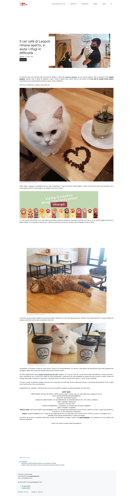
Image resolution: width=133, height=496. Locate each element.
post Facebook (84, 417)
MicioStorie (73, 4)
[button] (111, 4)
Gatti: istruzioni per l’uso (58, 4)
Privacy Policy (26, 486)
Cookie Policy (26, 488)
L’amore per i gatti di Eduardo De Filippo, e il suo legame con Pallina (38, 463)
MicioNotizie (85, 4)
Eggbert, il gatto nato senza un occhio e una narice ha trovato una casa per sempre (42, 464)
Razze (104, 4)
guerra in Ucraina (71, 77)
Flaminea (22, 56)
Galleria (95, 4)
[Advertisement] (66, 19)
